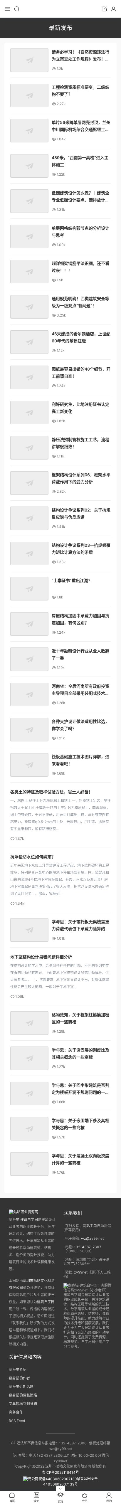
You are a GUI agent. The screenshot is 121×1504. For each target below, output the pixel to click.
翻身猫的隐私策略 (23, 1395)
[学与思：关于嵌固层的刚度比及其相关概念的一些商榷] (29, 1058)
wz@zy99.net (92, 1238)
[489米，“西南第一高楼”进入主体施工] (29, 166)
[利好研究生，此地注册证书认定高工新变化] (29, 412)
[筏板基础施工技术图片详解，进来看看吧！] (29, 765)
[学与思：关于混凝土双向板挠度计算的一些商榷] (29, 1164)
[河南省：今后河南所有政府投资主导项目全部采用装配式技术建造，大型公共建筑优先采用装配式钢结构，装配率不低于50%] (29, 694)
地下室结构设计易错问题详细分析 (41, 956)
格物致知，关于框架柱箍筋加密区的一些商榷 (80, 1018)
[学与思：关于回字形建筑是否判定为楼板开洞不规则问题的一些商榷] (29, 1093)
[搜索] (17, 9)
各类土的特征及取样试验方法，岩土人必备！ (51, 791)
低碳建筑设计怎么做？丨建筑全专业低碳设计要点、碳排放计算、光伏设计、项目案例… (80, 196)
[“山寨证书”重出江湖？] (29, 588)
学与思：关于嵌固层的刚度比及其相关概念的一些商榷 (80, 1053)
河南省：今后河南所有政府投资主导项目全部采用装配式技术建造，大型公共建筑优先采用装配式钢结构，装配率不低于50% (80, 690)
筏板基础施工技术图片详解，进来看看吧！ (80, 760)
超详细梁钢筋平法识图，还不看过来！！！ (80, 267)
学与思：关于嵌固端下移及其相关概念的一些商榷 (80, 1124)
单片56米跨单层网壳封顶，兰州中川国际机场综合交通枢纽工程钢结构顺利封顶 (81, 126)
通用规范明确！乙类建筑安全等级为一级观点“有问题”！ (80, 302)
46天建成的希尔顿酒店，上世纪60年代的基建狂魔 (81, 337)
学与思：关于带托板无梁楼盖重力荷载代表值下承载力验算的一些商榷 (80, 925)
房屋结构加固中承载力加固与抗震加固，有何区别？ (80, 619)
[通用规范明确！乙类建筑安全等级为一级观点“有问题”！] (29, 307)
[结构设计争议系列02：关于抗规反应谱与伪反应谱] (29, 518)
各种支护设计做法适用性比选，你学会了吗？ (80, 725)
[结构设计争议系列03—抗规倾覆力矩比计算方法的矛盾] (29, 553)
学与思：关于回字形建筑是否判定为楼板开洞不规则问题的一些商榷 (80, 1089)
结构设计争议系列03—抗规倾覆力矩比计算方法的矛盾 (81, 549)
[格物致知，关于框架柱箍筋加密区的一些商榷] (29, 1023)
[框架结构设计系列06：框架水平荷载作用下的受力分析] (29, 483)
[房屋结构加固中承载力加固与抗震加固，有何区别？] (29, 624)
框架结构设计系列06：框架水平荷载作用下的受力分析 (81, 478)
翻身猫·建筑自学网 (23, 1219)
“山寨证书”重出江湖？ (72, 580)
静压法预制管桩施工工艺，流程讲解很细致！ (80, 443)
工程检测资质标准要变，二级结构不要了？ (80, 91)
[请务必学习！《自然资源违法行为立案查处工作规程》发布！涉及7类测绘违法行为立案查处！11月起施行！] (29, 60)
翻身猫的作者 (19, 1378)
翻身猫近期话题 (21, 1386)
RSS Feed (17, 1421)
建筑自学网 (46, 1302)
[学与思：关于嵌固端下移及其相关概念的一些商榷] (29, 1128)
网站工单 (90, 1226)
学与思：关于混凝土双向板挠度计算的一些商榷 (80, 1159)
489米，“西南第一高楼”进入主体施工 (80, 161)
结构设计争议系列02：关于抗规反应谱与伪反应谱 (81, 513)
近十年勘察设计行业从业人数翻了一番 (80, 654)
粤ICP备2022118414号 (60, 1472)
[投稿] (104, 9)
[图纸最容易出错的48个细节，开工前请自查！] (29, 377)
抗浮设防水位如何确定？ (33, 856)
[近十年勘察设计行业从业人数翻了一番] (29, 659)
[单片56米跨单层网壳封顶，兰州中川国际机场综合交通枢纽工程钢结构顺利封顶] (29, 130)
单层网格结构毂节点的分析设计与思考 (80, 232)
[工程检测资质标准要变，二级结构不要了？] (29, 95)
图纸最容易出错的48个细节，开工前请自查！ (81, 372)
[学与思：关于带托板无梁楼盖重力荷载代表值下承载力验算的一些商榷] (29, 930)
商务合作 (16, 1412)
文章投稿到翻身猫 (23, 1404)
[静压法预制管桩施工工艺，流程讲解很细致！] (29, 448)
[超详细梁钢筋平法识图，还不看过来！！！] (29, 271)
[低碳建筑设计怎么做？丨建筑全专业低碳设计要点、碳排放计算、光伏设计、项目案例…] (29, 201)
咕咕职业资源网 (60, 9)
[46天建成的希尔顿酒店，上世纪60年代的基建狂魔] (29, 342)
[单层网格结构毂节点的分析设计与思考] (29, 236)
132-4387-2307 (87, 1247)
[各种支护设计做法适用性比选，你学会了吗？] (29, 729)
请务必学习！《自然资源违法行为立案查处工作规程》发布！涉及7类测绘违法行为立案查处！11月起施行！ (80, 56)
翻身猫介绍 (17, 1369)
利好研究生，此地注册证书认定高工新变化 (80, 408)
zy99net (81, 1272)
